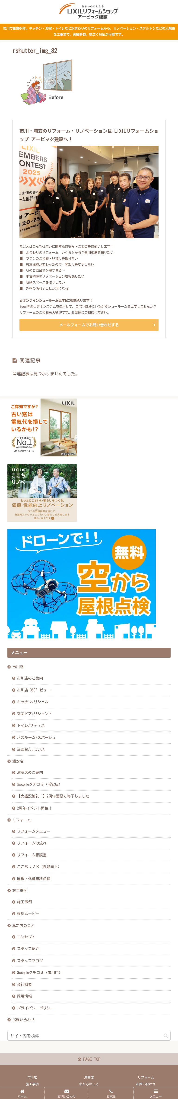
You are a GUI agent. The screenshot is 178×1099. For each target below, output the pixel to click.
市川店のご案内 (30, 678)
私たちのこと (23, 925)
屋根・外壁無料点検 (33, 879)
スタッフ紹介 (28, 949)
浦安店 (17, 761)
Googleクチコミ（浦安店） (39, 784)
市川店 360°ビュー (34, 690)
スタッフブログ (30, 961)
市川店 (17, 667)
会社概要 (24, 984)
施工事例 (19, 890)
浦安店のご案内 (30, 772)
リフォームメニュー (33, 831)
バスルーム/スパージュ (36, 737)
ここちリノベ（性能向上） (39, 867)
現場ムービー (28, 914)
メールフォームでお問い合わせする (89, 325)
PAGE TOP (90, 1059)
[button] (166, 1035)
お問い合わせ (23, 1020)
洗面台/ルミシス (31, 749)
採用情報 (24, 996)
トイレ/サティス (31, 725)
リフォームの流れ (32, 843)
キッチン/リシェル (32, 702)
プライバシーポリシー (35, 1008)
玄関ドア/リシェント (34, 714)
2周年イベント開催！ (34, 808)
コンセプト (26, 937)
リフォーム (21, 820)
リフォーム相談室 (32, 855)
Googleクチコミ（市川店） (39, 972)
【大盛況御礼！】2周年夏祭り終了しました (53, 796)
